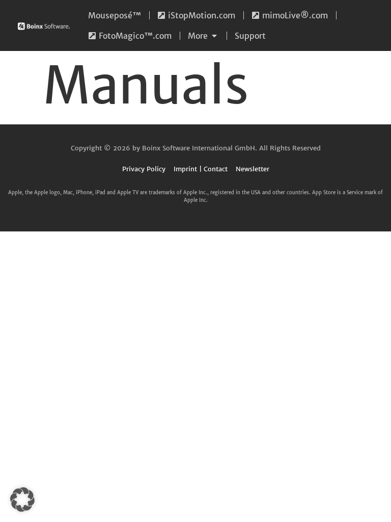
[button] (22, 499)
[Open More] (214, 36)
